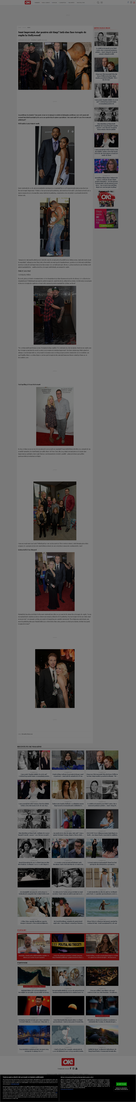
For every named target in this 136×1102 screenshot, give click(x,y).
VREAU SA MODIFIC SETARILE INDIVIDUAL (121, 1088)
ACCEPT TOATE (121, 1084)
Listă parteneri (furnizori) (67, 1089)
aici (56, 1092)
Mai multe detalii (15, 1084)
